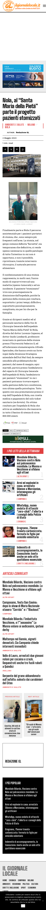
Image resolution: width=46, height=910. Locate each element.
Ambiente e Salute (12, 650)
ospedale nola (22, 430)
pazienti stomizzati (11, 433)
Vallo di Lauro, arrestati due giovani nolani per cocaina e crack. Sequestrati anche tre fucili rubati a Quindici (23, 661)
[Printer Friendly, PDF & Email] (15, 424)
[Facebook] (5, 149)
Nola (7, 127)
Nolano (31, 124)
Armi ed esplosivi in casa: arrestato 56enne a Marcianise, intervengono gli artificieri (29, 489)
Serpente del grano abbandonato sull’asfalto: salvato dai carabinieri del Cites (23, 679)
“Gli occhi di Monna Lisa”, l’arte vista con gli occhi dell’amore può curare (33, 729)
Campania (22, 499)
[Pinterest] (16, 149)
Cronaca (21, 522)
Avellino (7, 671)
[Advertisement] (23, 36)
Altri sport (22, 476)
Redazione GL (22, 132)
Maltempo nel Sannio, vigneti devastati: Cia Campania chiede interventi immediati (21, 642)
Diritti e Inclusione (26, 564)
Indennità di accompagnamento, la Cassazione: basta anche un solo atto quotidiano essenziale (29, 553)
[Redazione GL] (5, 132)
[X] (11, 149)
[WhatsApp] (22, 149)
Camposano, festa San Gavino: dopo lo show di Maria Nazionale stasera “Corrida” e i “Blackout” (21, 606)
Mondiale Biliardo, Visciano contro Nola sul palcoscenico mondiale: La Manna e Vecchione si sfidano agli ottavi (29, 465)
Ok (23, 906)
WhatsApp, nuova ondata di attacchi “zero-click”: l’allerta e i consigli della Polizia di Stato (30, 511)
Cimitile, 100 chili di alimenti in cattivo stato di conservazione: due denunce (12, 731)
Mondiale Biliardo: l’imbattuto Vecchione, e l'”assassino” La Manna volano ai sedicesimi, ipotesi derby (23, 624)
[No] (43, 900)
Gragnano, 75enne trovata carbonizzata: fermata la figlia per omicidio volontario (29, 532)
